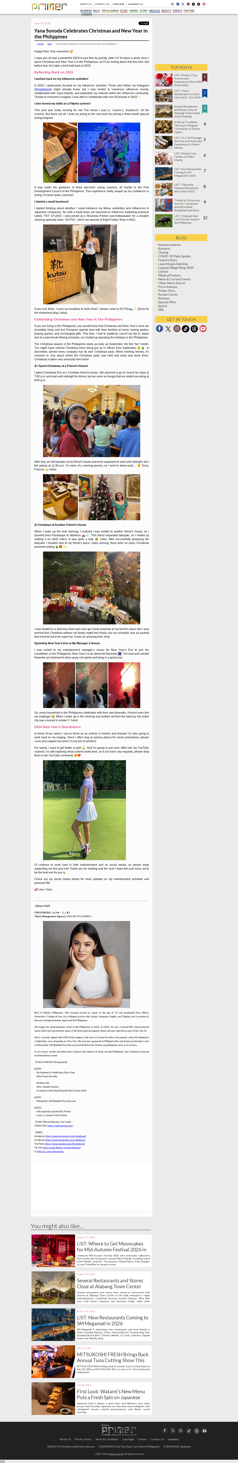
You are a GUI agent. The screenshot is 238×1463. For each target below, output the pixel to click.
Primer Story (166, 290)
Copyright (128, 1439)
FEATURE (189, 10)
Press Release (167, 287)
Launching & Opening (173, 264)
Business (164, 248)
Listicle (163, 271)
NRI (161, 310)
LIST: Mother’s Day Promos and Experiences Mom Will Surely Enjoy (187, 80)
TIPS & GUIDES (110, 10)
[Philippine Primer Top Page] (49, 12)
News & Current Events (174, 279)
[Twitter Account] (183, 4)
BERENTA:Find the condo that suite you (71, 1446)
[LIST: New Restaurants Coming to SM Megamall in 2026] (163, 179)
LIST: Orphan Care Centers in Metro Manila (185, 157)
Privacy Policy (83, 1439)
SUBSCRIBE (118, 4)
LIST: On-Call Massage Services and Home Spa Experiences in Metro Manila (188, 142)
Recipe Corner (168, 294)
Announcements (169, 245)
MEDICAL (154, 10)
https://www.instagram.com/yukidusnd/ (66, 1136)
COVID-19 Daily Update (174, 256)
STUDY (144, 10)
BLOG (96, 10)
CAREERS (86, 14)
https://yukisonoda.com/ (60, 1125)
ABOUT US (85, 4)
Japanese (173, 1439)
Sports (162, 306)
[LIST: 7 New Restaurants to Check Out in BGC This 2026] (163, 101)
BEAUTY (166, 10)
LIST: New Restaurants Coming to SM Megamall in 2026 (112, 1320)
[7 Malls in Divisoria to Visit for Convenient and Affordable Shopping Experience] (163, 210)
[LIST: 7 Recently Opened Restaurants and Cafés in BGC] (163, 194)
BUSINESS (86, 10)
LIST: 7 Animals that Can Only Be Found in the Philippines (186, 219)
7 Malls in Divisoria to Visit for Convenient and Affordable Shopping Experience (187, 205)
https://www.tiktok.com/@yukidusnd (61, 1147)
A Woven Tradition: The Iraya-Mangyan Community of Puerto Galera (187, 127)
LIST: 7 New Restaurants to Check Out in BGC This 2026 (187, 94)
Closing (163, 252)
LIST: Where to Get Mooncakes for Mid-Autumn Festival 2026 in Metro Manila (112, 1249)
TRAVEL (133, 10)
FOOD (124, 10)
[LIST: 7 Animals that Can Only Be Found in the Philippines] (163, 226)
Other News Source (171, 283)
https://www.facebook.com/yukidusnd (65, 1140)
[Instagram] (188, 4)
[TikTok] (193, 5)
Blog (50, 44)
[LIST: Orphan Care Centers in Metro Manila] (163, 163)
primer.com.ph (116, 1453)
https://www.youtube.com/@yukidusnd (65, 1143)
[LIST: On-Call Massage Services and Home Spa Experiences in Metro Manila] (163, 148)
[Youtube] (204, 4)
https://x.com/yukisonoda (50, 1151)
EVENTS (177, 10)
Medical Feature (169, 275)
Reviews (164, 298)
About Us (65, 1439)
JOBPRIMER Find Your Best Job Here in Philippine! (129, 1446)
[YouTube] (204, 1430)
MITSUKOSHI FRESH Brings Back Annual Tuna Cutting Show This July (113, 1360)
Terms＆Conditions (106, 1439)
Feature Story (167, 260)
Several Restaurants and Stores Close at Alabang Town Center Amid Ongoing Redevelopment (110, 1286)
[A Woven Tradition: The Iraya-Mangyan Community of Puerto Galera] (163, 132)
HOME (40, 44)
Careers (142, 1439)
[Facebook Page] (177, 4)
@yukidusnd (43, 89)
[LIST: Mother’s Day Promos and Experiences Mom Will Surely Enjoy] (163, 85)
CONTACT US (102, 4)
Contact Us (157, 1439)
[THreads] (198, 5)
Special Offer (167, 302)
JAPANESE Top (135, 4)
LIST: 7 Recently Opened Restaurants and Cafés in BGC (186, 188)
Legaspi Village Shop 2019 (175, 268)
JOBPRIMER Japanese (177, 1446)
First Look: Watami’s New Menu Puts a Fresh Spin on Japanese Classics (111, 1397)
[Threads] (194, 332)
